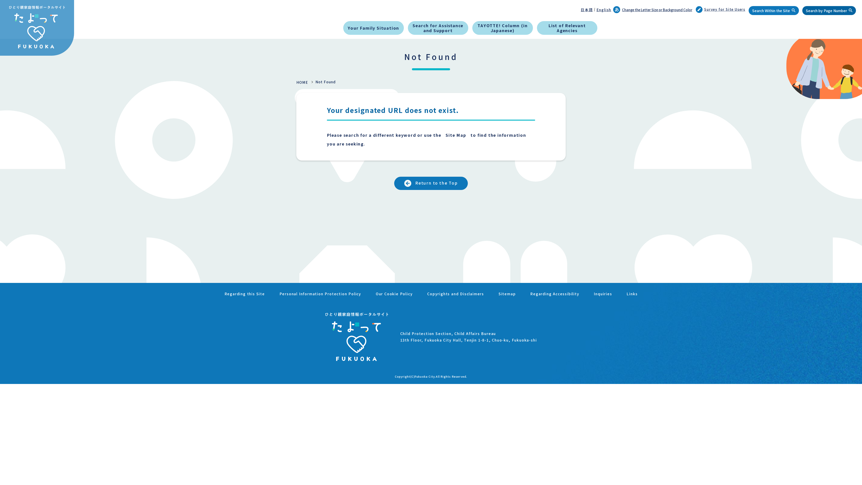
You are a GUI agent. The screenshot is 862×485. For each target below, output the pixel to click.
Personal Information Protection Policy (320, 293)
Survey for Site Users (724, 9)
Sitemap (507, 293)
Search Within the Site (771, 10)
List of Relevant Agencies (567, 27)
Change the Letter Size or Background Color (657, 9)
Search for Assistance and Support (438, 27)
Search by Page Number (826, 10)
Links (632, 293)
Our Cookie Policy (394, 293)
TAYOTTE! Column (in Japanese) (502, 27)
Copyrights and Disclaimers (455, 293)
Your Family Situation (373, 28)
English (603, 9)
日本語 (587, 9)
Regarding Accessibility (554, 293)
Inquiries (603, 293)
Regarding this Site (244, 293)
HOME (302, 82)
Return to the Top (436, 183)
